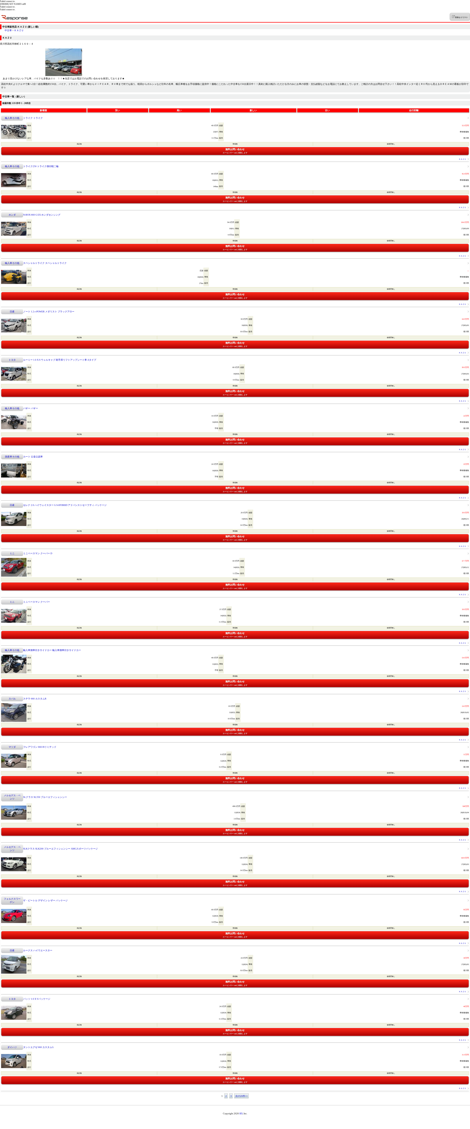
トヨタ (12, 359)
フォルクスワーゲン (12, 900)
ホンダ (12, 214)
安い (117, 110)
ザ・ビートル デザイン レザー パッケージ (45, 900)
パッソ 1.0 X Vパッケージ (36, 999)
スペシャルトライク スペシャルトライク (45, 263)
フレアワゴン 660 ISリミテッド (39, 747)
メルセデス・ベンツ (12, 797)
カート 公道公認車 (33, 456)
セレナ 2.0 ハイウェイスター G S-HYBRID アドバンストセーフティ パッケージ (65, 505)
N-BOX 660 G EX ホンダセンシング (41, 214)
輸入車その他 (12, 118)
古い (327, 110)
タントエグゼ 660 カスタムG (38, 1047)
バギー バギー (30, 408)
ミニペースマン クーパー (36, 601)
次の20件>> (241, 1096)
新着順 (43, 110)
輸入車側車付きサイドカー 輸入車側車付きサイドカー (52, 650)
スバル (12, 698)
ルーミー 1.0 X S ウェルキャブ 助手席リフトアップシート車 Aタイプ (59, 359)
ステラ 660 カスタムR (34, 698)
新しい (253, 110)
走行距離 (414, 110)
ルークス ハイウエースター (37, 950)
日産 (12, 311)
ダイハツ (12, 1047)
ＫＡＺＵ (19, 30)
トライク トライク (33, 118)
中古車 (8, 30)
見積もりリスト (461, 17)
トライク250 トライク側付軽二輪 (41, 166)
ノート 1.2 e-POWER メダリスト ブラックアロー (48, 311)
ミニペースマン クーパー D (37, 553)
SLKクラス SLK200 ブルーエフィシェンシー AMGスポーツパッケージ (60, 848)
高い (179, 110)
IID (241, 1113)
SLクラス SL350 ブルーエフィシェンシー (45, 797)
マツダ (12, 747)
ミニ (12, 553)
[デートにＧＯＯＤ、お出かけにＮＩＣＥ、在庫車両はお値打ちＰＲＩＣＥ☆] (63, 75)
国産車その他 (12, 456)
